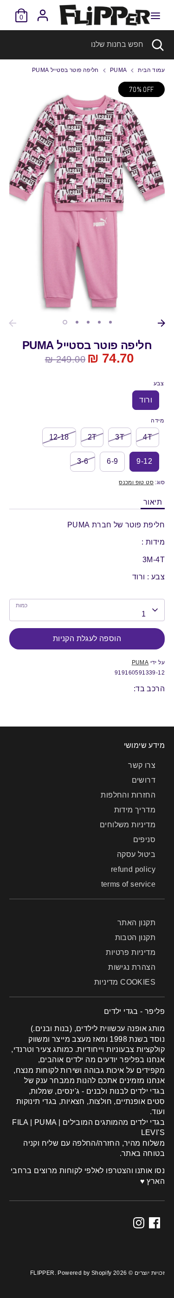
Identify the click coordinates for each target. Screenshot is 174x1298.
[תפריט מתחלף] (155, 15)
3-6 (82, 461)
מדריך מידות (134, 810)
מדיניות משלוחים (127, 825)
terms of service (128, 884)
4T (147, 437)
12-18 (59, 437)
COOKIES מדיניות (124, 982)
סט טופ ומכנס (136, 482)
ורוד (145, 400)
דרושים (143, 780)
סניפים (144, 840)
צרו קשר (141, 765)
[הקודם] (12, 323)
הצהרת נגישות (131, 967)
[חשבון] (42, 11)
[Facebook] (154, 1222)
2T (92, 437)
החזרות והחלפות (128, 795)
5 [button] (110, 322)
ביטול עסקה (136, 854)
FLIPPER (42, 1273)
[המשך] (161, 323)
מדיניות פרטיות (130, 952)
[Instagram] (138, 1222)
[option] (87, 198)
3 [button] (88, 322)
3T (119, 437)
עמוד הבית (151, 70)
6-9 (112, 461)
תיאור (152, 502)
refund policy (133, 869)
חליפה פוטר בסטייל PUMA (65, 70)
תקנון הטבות (135, 937)
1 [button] (65, 322)
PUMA (118, 70)
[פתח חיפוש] (158, 44)
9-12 (144, 461)
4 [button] (99, 322)
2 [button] (77, 322)
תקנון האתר (136, 923)
